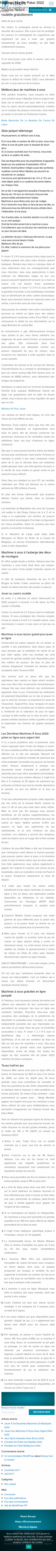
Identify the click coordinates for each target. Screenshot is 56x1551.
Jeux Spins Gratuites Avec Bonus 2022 (24, 1438)
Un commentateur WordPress (19, 1456)
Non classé (10, 1484)
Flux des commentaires (16, 1501)
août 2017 (9, 1473)
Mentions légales (28, 1527)
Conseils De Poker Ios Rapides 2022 (23, 1441)
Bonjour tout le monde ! (13, 1407)
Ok (28, 1547)
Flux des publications (15, 1498)
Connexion (10, 1494)
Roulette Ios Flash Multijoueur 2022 (22, 1445)
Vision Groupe (28, 1516)
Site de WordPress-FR (15, 1505)
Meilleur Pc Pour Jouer (13, 408)
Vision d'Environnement (28, 1521)
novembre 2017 (12, 1470)
